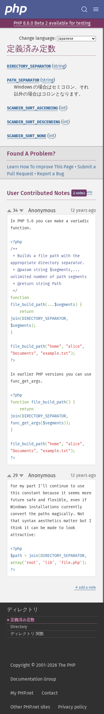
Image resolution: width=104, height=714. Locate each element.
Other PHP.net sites (30, 707)
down (21, 210)
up (10, 211)
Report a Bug (50, 173)
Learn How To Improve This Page (40, 167)
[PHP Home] (16, 9)
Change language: (37, 38)
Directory (18, 626)
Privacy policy (72, 707)
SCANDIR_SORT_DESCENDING (33, 122)
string (59, 66)
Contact (50, 693)
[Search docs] (84, 9)
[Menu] (96, 9)
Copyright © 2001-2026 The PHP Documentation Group (42, 672)
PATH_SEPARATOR (23, 80)
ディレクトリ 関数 (27, 633)
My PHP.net (22, 693)
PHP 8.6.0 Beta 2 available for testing (52, 23)
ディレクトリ (22, 609)
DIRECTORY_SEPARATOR (29, 66)
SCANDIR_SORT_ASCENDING (32, 108)
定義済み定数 (22, 619)
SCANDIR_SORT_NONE (26, 136)
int (63, 108)
